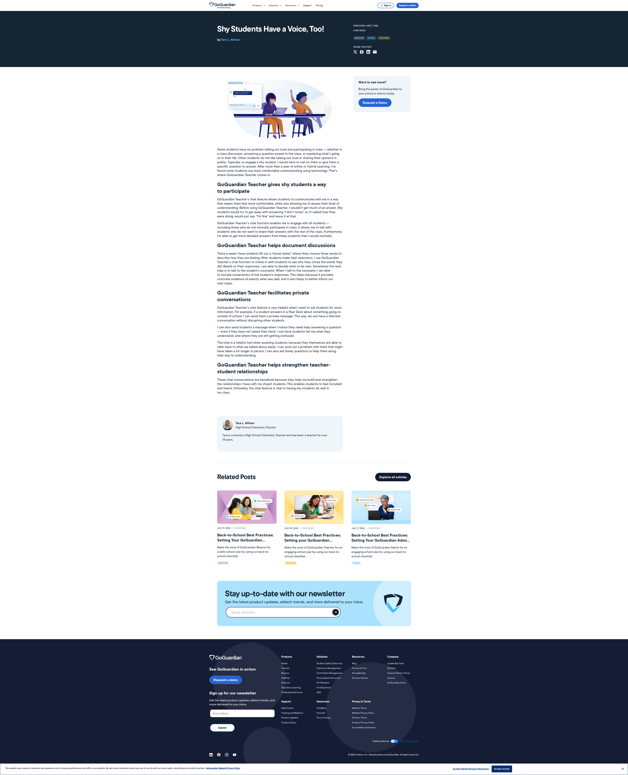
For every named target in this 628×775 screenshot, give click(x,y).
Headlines (322, 708)
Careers (391, 678)
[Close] (622, 768)
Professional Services (292, 692)
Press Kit (321, 713)
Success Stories (360, 678)
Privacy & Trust (359, 668)
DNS (319, 692)
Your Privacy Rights (409, 741)
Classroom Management (329, 668)
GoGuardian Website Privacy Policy (223, 768)
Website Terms (359, 708)
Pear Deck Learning (291, 687)
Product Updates (289, 717)
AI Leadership (359, 673)
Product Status (288, 722)
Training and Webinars (292, 713)
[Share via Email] (375, 52)
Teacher (285, 668)
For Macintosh (324, 687)
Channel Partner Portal (398, 673)
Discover (285, 682)
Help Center (287, 708)
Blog (354, 663)
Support (307, 5)
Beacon (285, 673)
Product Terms (359, 717)
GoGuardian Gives (396, 682)
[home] (222, 5)
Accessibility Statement (364, 727)
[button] (259, 5)
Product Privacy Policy (363, 722)
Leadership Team (395, 663)
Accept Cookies (502, 768)
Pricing (319, 5)
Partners (391, 668)
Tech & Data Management (329, 673)
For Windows (323, 682)
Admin (284, 663)
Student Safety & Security (329, 663)
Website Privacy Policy (363, 713)
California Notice (381, 741)
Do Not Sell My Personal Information (471, 768)
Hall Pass (285, 678)
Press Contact (324, 717)
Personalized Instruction (329, 678)
